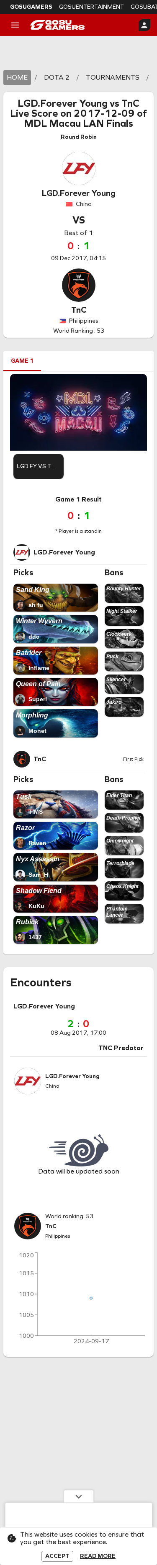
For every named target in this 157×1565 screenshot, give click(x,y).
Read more (98, 1556)
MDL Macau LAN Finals (78, 123)
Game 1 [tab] (22, 360)
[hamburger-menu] (15, 25)
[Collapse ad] (79, 1496)
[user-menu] (144, 25)
